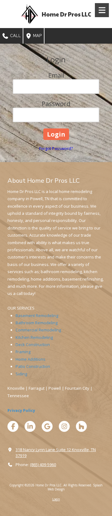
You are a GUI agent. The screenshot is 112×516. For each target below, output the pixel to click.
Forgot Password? (56, 148)
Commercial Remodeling (38, 330)
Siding (21, 374)
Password (56, 103)
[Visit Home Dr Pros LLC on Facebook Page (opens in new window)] (12, 426)
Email (56, 75)
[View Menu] (102, 10)
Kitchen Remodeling (34, 337)
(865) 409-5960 (43, 464)
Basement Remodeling (37, 315)
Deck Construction (33, 344)
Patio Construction (33, 366)
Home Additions (30, 359)
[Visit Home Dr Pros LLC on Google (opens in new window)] (47, 426)
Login (56, 499)
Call (15, 35)
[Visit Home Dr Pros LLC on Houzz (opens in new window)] (81, 426)
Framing (23, 351)
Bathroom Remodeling (37, 323)
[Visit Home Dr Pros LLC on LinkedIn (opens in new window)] (30, 426)
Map (37, 35)
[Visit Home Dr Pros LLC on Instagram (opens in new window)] (64, 426)
